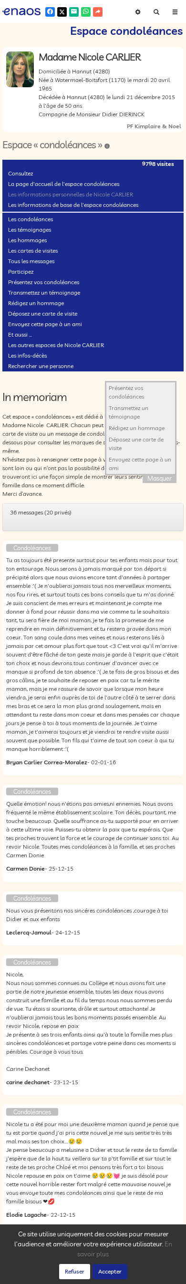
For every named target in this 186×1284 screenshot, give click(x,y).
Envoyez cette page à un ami (45, 324)
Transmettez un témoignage (44, 292)
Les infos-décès (27, 355)
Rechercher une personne (40, 366)
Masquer (159, 478)
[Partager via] (98, 12)
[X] (62, 12)
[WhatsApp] (86, 12)
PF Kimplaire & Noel (154, 126)
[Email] (74, 12)
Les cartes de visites (33, 250)
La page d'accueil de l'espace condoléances (63, 183)
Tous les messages (31, 261)
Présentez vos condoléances (43, 282)
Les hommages (27, 240)
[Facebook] (50, 12)
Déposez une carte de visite (42, 313)
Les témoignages (29, 229)
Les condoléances (30, 219)
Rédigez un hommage (36, 303)
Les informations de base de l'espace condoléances (73, 204)
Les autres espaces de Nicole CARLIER (56, 345)
